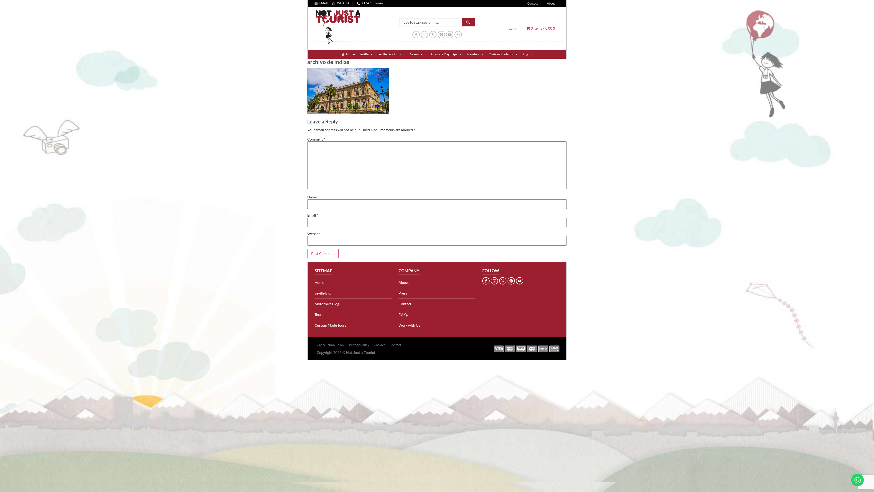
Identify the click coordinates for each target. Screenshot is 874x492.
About (551, 3)
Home (350, 54)
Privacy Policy (359, 345)
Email (312, 215)
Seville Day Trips (389, 54)
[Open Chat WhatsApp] (857, 480)
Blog (525, 54)
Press (403, 293)
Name (313, 197)
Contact (532, 3)
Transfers (473, 54)
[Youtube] (449, 34)
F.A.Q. (403, 314)
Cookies (379, 345)
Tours (319, 314)
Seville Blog (323, 293)
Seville (363, 54)
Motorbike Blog (327, 304)
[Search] (468, 22)
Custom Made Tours (503, 54)
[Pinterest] (441, 34)
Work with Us (409, 325)
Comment (316, 139)
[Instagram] (424, 34)
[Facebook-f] (416, 34)
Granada (416, 54)
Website (313, 234)
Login (513, 28)
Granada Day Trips (444, 54)
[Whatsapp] (458, 34)
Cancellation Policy (330, 345)
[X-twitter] (433, 34)
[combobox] (429, 22)
